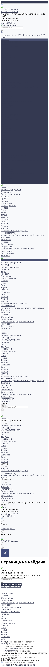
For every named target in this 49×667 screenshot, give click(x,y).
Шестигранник (8, 58)
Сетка (4, 74)
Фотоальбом (7, 96)
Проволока (6, 55)
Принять (42, 653)
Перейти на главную (11, 584)
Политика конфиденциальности (17, 101)
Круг (3, 51)
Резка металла (8, 85)
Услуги (4, 153)
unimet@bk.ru (8, 23)
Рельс (4, 64)
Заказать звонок (9, 183)
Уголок (4, 69)
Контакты (5, 180)
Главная (5, 112)
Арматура (6, 44)
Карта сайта (6, 103)
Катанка (5, 49)
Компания (6, 164)
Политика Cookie (16, 664)
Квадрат (5, 53)
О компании (7, 593)
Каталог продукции (11, 114)
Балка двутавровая (10, 46)
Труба (4, 67)
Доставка (5, 89)
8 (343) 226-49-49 (9, 514)
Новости (5, 94)
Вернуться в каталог (11, 587)
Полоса (4, 60)
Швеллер (5, 71)
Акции (4, 76)
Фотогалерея (7, 178)
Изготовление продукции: (14, 83)
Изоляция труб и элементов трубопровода (22, 87)
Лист (3, 62)
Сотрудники (7, 99)
